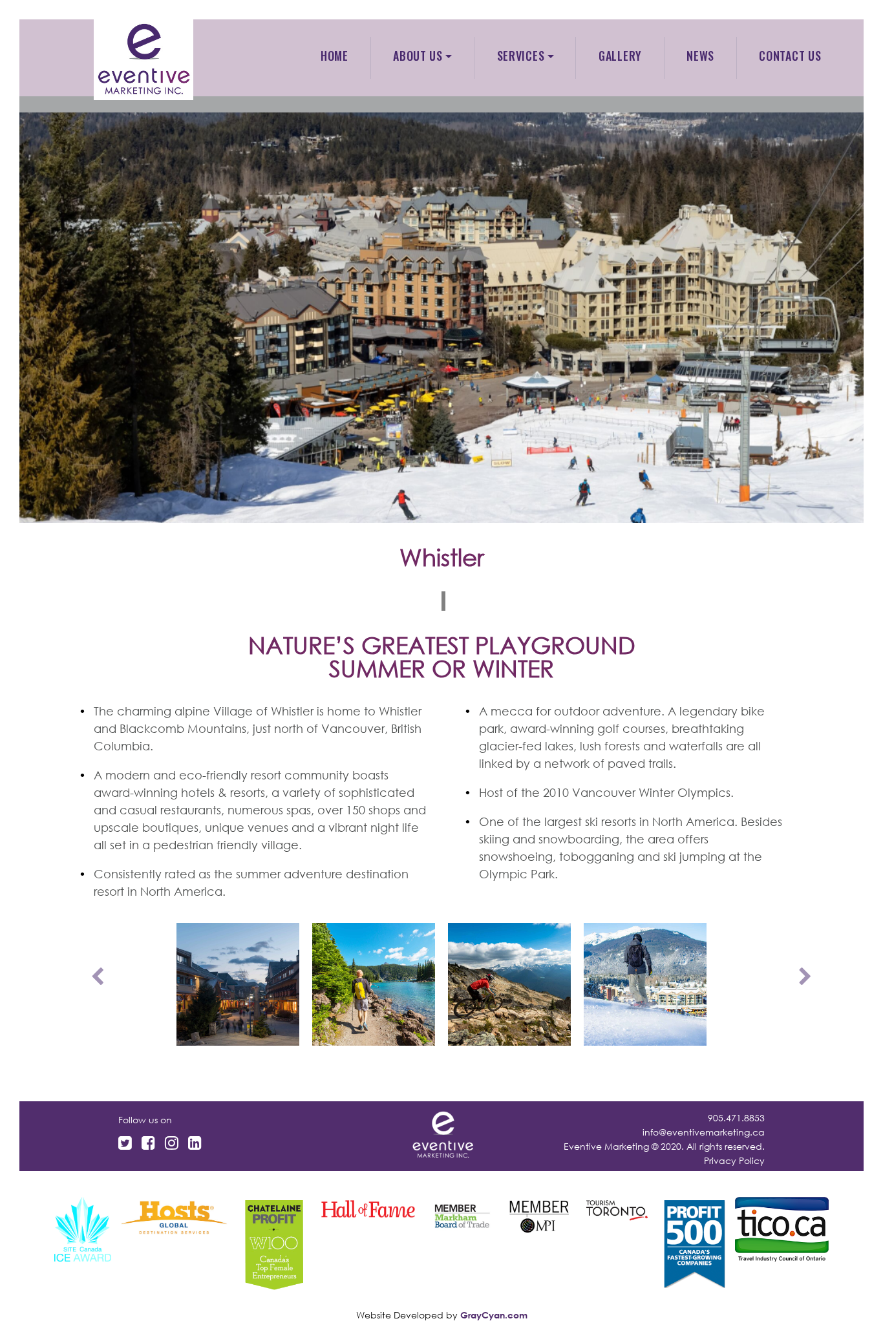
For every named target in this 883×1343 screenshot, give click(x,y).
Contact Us (790, 55)
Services (521, 55)
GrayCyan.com (493, 1314)
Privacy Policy (734, 1160)
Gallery (620, 55)
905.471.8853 (736, 1118)
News (700, 55)
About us (418, 55)
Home (334, 55)
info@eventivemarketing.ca (704, 1132)
